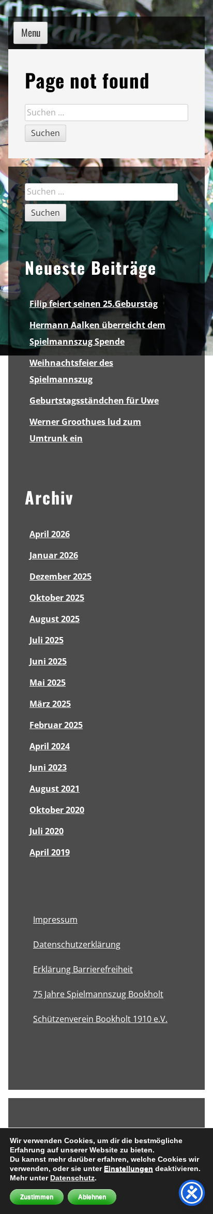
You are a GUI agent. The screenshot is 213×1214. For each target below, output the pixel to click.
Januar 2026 (53, 555)
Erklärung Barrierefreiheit (83, 969)
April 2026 (49, 534)
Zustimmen (36, 1197)
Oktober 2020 (56, 810)
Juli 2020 (46, 831)
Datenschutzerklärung (76, 944)
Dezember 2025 (60, 576)
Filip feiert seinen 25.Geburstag (93, 303)
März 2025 (50, 703)
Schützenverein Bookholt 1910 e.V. (100, 1019)
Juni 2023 (48, 767)
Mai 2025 (47, 682)
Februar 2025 (56, 725)
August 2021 (54, 788)
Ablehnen (92, 1197)
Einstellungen (128, 1168)
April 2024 (49, 746)
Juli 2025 (46, 640)
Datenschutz (72, 1178)
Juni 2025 (48, 661)
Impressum (55, 919)
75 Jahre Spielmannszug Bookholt (98, 994)
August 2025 (54, 619)
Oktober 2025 (56, 597)
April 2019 (49, 852)
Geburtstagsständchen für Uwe (94, 400)
